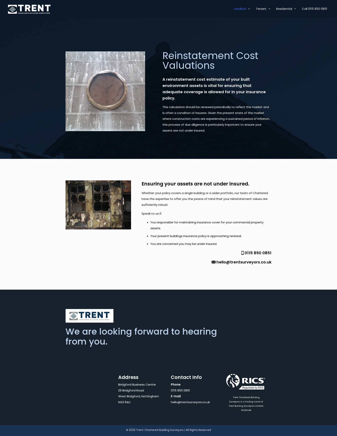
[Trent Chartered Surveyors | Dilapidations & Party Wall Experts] (29, 9)
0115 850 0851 (258, 253)
